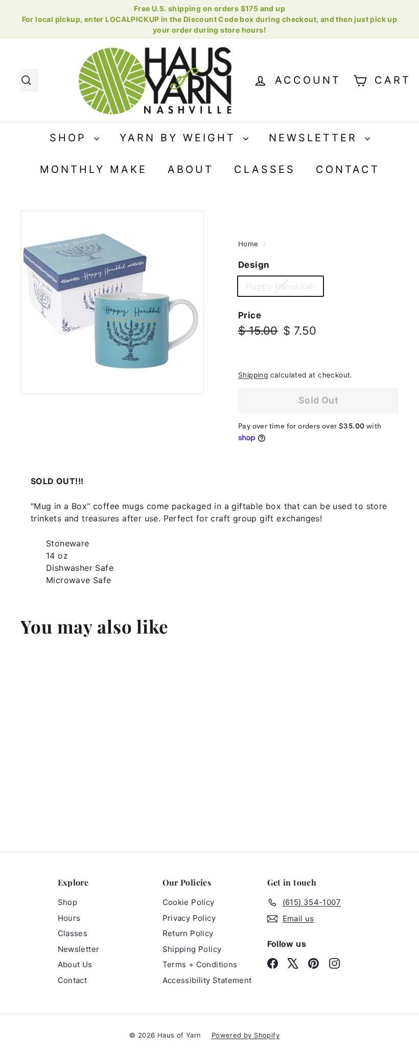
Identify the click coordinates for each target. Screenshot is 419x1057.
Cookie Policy (188, 902)
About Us (75, 964)
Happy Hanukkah (284, 288)
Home (249, 244)
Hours (69, 918)
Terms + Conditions (200, 964)
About (191, 169)
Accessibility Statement (207, 980)
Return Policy (188, 933)
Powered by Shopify (246, 1035)
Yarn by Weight (180, 138)
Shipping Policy (192, 949)
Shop (70, 138)
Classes (264, 169)
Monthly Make (93, 169)
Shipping (253, 375)
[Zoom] (112, 302)
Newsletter (315, 138)
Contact (348, 169)
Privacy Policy (189, 918)
